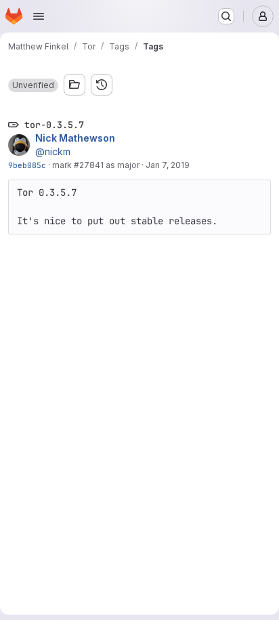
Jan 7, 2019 (168, 165)
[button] (33, 85)
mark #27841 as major (96, 165)
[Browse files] (74, 85)
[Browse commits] (101, 85)
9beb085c (27, 165)
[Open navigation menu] (38, 16)
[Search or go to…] (226, 16)
